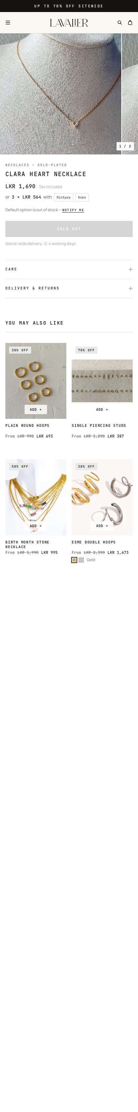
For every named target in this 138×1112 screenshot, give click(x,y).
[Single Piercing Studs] (102, 381)
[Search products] (119, 22)
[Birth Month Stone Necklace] (35, 497)
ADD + (36, 409)
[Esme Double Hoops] (102, 497)
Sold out (69, 229)
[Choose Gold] (74, 560)
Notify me (73, 210)
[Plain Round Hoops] (35, 381)
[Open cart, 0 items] (130, 22)
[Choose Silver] (81, 560)
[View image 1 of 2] (60, 93)
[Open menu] (7, 22)
